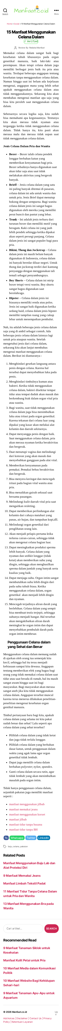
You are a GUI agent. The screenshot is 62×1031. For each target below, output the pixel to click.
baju (10, 846)
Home (9, 24)
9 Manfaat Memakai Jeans (21, 875)
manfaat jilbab (18, 819)
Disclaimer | (22, 1018)
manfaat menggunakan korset (27, 814)
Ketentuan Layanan (22, 1021)
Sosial (16, 24)
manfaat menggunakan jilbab (27, 804)
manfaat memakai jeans (23, 809)
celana (16, 846)
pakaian (24, 846)
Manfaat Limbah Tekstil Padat (24, 883)
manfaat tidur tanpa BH (23, 829)
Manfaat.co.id (19, 1012)
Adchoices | (9, 1018)
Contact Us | (36, 1018)
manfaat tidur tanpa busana (25, 824)
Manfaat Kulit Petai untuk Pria (24, 960)
